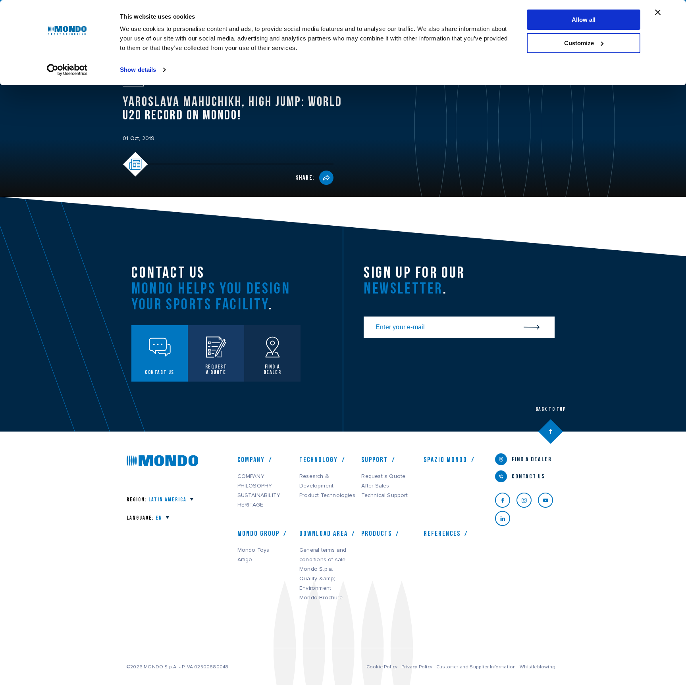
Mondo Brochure (321, 598)
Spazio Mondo (445, 459)
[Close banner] (658, 12)
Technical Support (384, 495)
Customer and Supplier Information (476, 667)
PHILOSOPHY (254, 486)
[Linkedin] (505, 518)
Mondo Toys (253, 550)
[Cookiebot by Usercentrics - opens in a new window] (67, 70)
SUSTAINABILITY (259, 495)
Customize (579, 43)
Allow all (583, 19)
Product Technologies (327, 495)
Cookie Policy (382, 667)
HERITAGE (250, 505)
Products (376, 533)
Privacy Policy (416, 667)
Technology (318, 459)
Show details (138, 69)
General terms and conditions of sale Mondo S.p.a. (322, 559)
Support (374, 459)
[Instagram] (527, 500)
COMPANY (250, 476)
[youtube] (548, 500)
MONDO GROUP (258, 533)
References (442, 533)
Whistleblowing (537, 667)
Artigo (244, 559)
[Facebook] (505, 500)
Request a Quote (383, 476)
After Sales (375, 486)
